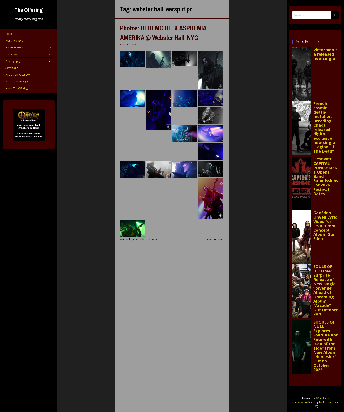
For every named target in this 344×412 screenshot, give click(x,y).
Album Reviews (14, 47)
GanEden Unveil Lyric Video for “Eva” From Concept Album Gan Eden (325, 225)
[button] (132, 59)
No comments (215, 239)
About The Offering (16, 88)
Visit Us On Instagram (17, 81)
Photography (12, 61)
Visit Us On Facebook (17, 74)
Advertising (11, 67)
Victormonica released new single (325, 54)
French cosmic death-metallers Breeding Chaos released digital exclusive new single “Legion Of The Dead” (324, 127)
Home (9, 33)
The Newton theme (303, 402)
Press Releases (14, 40)
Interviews (11, 54)
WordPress (322, 398)
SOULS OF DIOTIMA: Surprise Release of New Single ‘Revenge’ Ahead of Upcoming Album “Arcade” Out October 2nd (325, 290)
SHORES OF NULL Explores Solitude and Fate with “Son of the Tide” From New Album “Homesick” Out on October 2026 (325, 346)
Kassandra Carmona (145, 239)
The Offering (29, 10)
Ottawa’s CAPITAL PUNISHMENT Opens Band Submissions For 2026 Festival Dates (325, 176)
